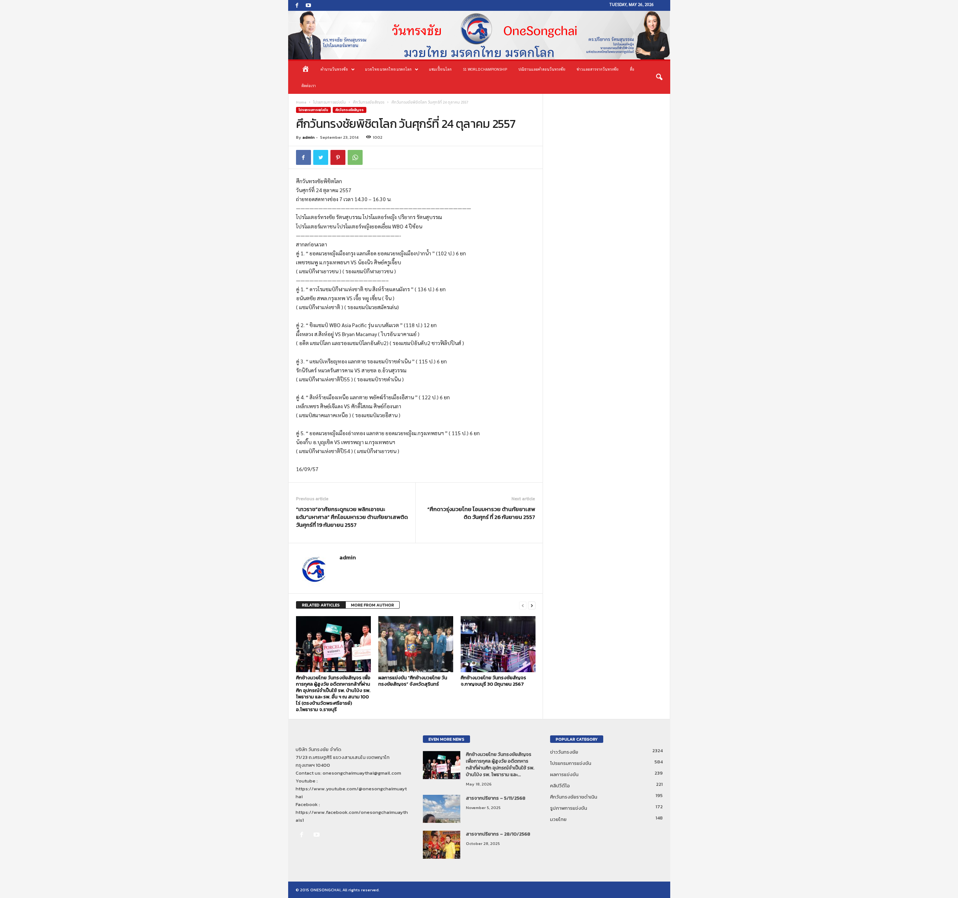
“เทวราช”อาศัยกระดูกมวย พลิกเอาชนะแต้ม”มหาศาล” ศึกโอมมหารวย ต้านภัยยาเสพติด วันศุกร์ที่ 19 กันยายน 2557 (352, 517)
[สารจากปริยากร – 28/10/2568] (441, 845)
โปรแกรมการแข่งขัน (329, 102)
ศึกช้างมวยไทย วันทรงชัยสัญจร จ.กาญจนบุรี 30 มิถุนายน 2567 (493, 681)
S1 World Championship (485, 69)
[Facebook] (297, 5)
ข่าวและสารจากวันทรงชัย (598, 69)
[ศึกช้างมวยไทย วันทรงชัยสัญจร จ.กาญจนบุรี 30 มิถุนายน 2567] (498, 644)
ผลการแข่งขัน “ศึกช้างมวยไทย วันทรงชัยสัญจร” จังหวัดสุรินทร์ (412, 681)
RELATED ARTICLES (321, 605)
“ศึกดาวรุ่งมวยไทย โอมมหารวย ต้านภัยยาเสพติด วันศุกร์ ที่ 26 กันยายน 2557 (481, 513)
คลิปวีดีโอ (560, 785)
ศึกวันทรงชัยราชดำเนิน (573, 796)
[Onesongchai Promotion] (479, 35)
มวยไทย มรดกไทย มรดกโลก (388, 69)
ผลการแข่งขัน (564, 774)
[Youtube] (308, 5)
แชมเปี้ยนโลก (440, 69)
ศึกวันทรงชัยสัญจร (368, 102)
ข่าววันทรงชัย (564, 752)
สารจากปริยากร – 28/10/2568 (498, 833)
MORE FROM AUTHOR (372, 605)
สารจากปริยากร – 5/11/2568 (495, 798)
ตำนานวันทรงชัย (334, 69)
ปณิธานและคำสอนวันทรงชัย (541, 69)
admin (308, 137)
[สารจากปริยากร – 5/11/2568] (441, 809)
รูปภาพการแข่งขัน (568, 808)
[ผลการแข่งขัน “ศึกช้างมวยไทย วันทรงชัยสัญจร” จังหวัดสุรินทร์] (415, 644)
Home (301, 102)
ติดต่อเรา (309, 85)
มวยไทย (558, 819)
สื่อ (632, 69)
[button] (659, 77)
